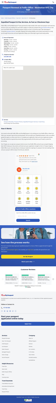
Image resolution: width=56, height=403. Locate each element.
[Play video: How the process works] (28, 233)
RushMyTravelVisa (33, 357)
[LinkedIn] (7, 311)
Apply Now (28, 324)
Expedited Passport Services (30, 122)
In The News (31, 352)
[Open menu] (2, 2)
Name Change (5, 354)
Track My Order (5, 377)
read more (34, 161)
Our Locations (32, 349)
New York (18, 18)
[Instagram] (4, 311)
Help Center (31, 249)
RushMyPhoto (32, 360)
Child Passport (5, 343)
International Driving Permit (8, 386)
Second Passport (5, 357)
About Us (31, 338)
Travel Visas (41, 122)
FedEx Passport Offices (10, 18)
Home (2, 18)
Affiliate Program (32, 341)
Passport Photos (18, 122)
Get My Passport (28, 256)
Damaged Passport (6, 352)
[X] (15, 311)
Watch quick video (27, 261)
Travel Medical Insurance (7, 383)
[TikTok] (13, 311)
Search (28, 220)
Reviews (30, 346)
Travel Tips (4, 366)
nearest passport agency (12, 249)
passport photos (11, 31)
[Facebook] (2, 311)
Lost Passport (5, 346)
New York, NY (25, 18)
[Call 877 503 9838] (53, 2)
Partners (31, 343)
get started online (45, 27)
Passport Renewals (9, 122)
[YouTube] (10, 311)
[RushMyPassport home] (28, 2)
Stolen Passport (5, 349)
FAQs (3, 374)
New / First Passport (6, 341)
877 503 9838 (6, 307)
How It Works (32, 354)
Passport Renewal (6, 338)
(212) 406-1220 (7, 56)
